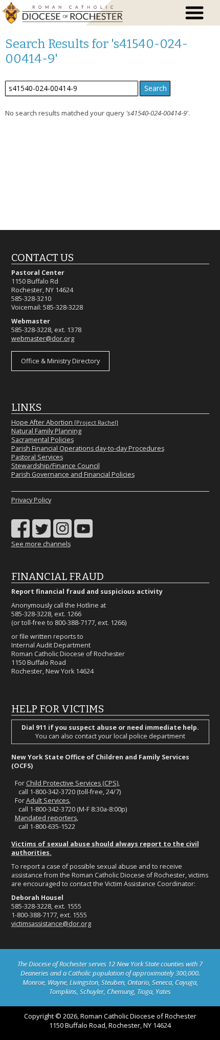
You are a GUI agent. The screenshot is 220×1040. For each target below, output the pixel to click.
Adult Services (47, 800)
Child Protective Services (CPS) (72, 783)
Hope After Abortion (64, 422)
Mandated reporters (46, 818)
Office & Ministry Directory (60, 361)
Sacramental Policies (42, 439)
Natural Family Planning (46, 431)
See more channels (41, 544)
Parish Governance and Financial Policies (73, 474)
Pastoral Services (37, 457)
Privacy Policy (31, 500)
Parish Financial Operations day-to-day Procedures (87, 448)
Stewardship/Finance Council (55, 465)
